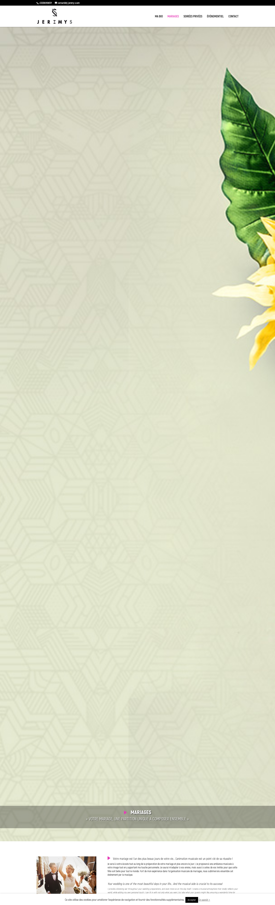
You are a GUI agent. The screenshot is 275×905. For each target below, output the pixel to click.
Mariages (173, 16)
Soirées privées (193, 16)
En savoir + (204, 899)
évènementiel (215, 16)
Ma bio (159, 16)
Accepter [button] (192, 899)
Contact (233, 16)
